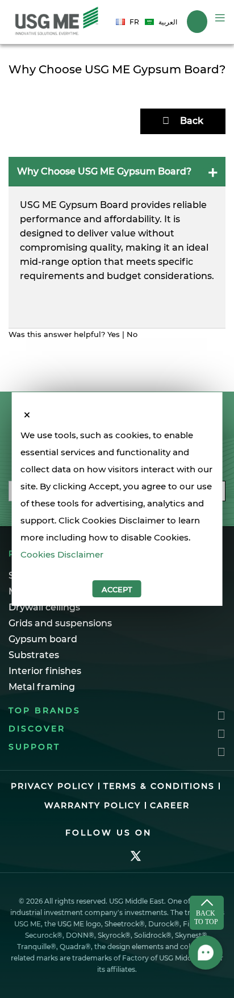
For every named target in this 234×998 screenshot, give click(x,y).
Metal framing (42, 686)
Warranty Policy (92, 805)
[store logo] (56, 22)
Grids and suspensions (60, 623)
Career (170, 805)
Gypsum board (43, 639)
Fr (134, 22)
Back (191, 120)
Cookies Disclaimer (61, 554)
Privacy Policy (52, 786)
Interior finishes (45, 671)
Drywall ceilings (44, 607)
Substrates (34, 655)
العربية (167, 22)
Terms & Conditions (159, 786)
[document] (117, 512)
